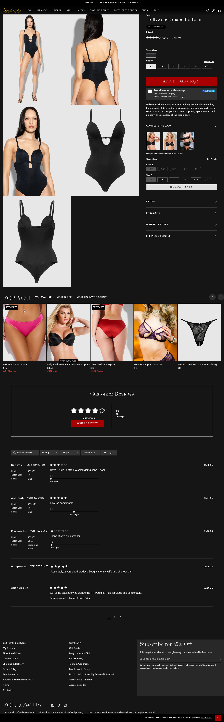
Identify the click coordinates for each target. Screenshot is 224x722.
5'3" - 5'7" (32, 504)
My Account (9, 648)
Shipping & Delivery (13, 664)
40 (196, 169)
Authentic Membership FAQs (18, 680)
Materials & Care (157, 224)
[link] (52, 705)
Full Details (212, 159)
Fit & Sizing (153, 213)
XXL (207, 66)
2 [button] (114, 616)
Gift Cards (74, 648)
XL (195, 66)
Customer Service (14, 643)
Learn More (206, 718)
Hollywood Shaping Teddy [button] (78, 598)
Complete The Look (158, 126)
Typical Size (16, 475)
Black (151, 55)
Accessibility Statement (81, 680)
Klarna (6, 685)
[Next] (221, 297)
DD (196, 179)
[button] (103, 616)
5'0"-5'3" (31, 471)
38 (184, 169)
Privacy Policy (172, 668)
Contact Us (8, 690)
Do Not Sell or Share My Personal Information (92, 674)
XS (151, 66)
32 (151, 169)
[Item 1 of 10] (68, 332)
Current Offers (10, 659)
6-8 (29, 475)
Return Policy (10, 669)
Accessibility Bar (77, 685)
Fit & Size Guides (12, 653)
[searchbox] (25, 452)
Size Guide (209, 62)
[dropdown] (50, 452)
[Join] (216, 659)
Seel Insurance (10, 674)
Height (14, 471)
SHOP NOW (134, 3)
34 (162, 169)
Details (150, 201)
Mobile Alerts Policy (79, 669)
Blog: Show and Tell (79, 653)
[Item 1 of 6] (155, 332)
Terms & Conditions (203, 665)
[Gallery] (24, 332)
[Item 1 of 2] (199, 332)
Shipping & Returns (158, 236)
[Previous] (212, 297)
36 (173, 169)
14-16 (30, 541)
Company (75, 643)
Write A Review (87, 423)
